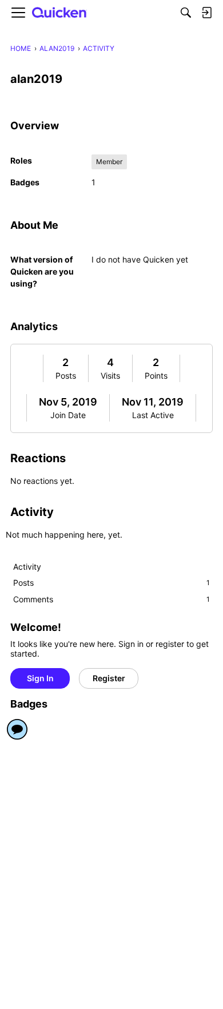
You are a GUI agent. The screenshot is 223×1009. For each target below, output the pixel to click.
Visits (110, 375)
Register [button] (109, 678)
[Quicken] (59, 12)
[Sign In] (206, 12)
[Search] (186, 12)
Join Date (68, 415)
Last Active (153, 415)
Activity (27, 566)
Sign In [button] (40, 678)
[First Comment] (17, 729)
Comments (111, 599)
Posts (65, 375)
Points (156, 375)
